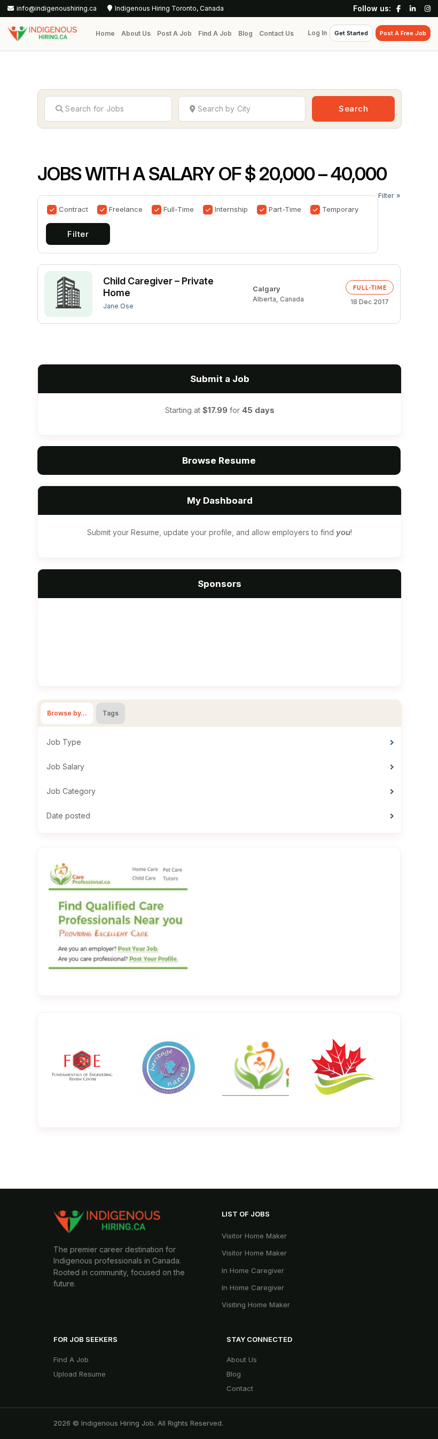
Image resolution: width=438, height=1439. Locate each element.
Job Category (71, 791)
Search (353, 109)
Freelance (126, 209)
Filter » (389, 195)
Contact (239, 1388)
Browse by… (67, 713)
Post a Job (174, 33)
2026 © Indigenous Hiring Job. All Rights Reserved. (138, 1423)
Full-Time (178, 209)
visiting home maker (256, 1304)
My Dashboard (220, 500)
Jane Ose (118, 306)
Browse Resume (219, 460)
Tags (111, 713)
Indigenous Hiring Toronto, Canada (169, 8)
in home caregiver (253, 1270)
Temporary (340, 209)
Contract (73, 209)
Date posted (68, 815)
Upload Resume (79, 1374)
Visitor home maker (254, 1235)
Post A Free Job (403, 33)
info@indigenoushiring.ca (57, 8)
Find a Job (215, 33)
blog (233, 1374)
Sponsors (219, 583)
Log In (317, 33)
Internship (231, 209)
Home (105, 33)
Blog (245, 33)
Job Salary (65, 766)
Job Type (63, 741)
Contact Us (276, 33)
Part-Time (285, 209)
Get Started (351, 33)
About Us (136, 33)
